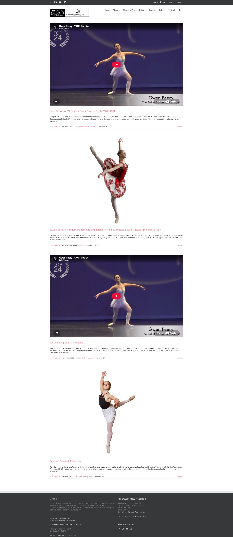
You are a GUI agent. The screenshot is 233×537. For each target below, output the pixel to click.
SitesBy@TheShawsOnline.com (60, 518)
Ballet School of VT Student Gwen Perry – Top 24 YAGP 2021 (82, 111)
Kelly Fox (62, 520)
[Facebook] (119, 529)
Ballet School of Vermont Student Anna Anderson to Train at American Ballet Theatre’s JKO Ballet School (105, 229)
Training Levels (89, 358)
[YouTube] (127, 529)
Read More (180, 126)
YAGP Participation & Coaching (66, 342)
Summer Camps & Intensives (65, 461)
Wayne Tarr (71, 520)
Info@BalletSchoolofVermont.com (132, 512)
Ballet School (56, 126)
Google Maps (140, 516)
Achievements (83, 126)
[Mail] (131, 529)
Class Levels (92, 126)
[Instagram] (123, 529)
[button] (179, 10)
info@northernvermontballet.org (63, 535)
